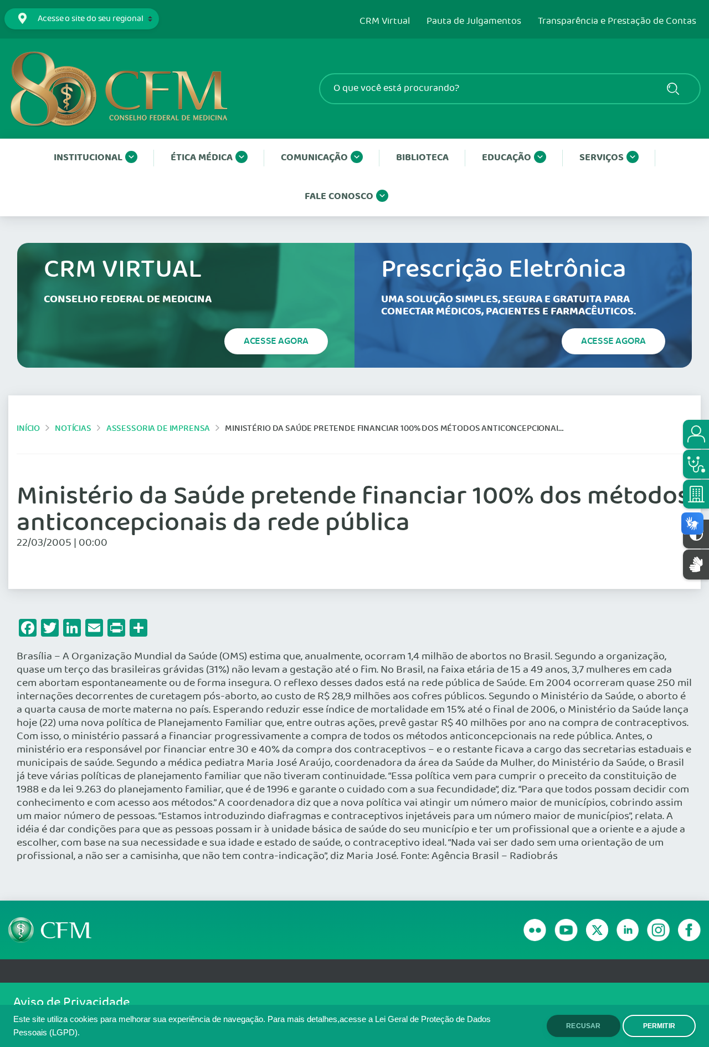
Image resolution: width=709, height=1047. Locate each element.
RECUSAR (583, 1026)
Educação (506, 158)
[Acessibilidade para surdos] (696, 564)
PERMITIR (659, 1026)
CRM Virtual (384, 22)
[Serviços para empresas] (696, 494)
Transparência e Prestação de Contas (617, 22)
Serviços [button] (601, 158)
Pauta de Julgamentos (474, 22)
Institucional (88, 158)
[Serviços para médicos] (696, 464)
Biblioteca (422, 158)
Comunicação (314, 158)
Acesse (276, 341)
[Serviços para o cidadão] (696, 434)
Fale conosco (339, 197)
